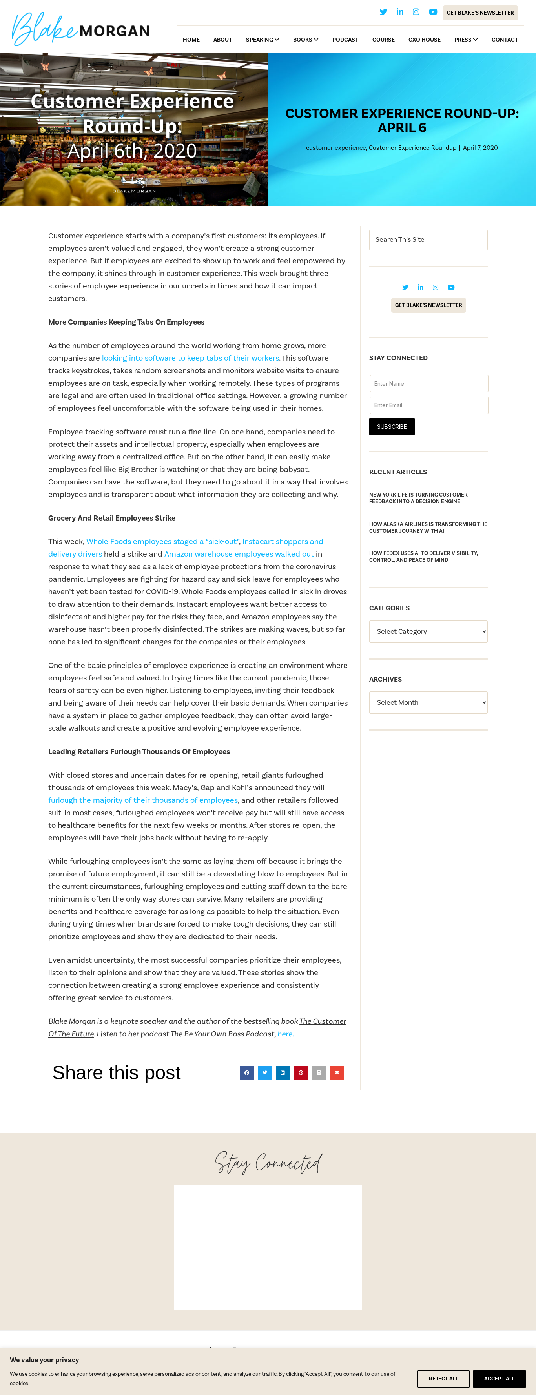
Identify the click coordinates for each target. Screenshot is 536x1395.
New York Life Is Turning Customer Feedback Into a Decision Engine (418, 498)
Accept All (499, 1378)
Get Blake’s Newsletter (480, 12)
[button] (247, 1073)
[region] (268, 1371)
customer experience (336, 148)
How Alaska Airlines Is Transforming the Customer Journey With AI (428, 528)
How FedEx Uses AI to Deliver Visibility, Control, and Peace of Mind (423, 557)
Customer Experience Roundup (412, 148)
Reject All (443, 1378)
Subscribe (392, 426)
